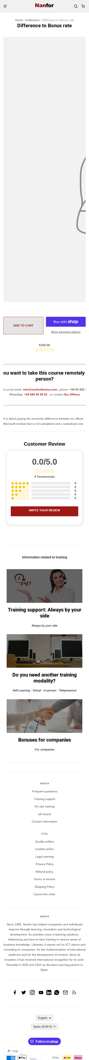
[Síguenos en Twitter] (24, 994)
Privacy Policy (45, 864)
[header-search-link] (75, 6)
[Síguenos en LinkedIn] (49, 994)
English (42, 1018)
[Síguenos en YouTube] (41, 994)
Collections (32, 20)
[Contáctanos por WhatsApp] (57, 994)
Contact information (44, 821)
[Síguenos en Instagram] (32, 994)
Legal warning (44, 856)
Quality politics (44, 841)
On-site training (45, 806)
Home (19, 20)
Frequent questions (44, 791)
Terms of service (44, 879)
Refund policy (44, 871)
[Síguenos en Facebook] (15, 994)
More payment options (66, 332)
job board (44, 814)
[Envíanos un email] (65, 994)
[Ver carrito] (83, 6)
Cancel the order (44, 894)
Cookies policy (44, 849)
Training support (44, 799)
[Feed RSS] (74, 994)
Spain (42, 1026)
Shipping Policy (44, 886)
